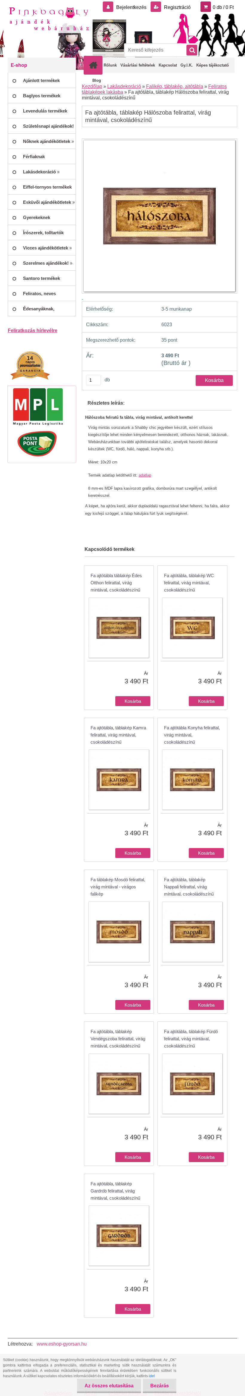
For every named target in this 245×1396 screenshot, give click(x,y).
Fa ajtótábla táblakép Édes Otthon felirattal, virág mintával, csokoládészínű (116, 582)
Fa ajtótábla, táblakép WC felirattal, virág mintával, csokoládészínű (189, 582)
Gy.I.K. (186, 65)
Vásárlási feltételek (137, 65)
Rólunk (110, 65)
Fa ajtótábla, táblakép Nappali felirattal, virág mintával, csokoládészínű (189, 886)
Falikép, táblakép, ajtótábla (174, 86)
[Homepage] (94, 65)
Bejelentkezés (131, 7)
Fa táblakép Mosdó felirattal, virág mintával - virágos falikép (118, 886)
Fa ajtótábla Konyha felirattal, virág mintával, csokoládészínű (192, 735)
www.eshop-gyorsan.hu (62, 1343)
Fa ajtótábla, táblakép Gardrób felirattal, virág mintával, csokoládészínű (115, 1191)
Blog (96, 80)
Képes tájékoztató (212, 65)
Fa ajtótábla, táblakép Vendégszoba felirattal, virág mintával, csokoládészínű (118, 1038)
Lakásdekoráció (124, 86)
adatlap (145, 475)
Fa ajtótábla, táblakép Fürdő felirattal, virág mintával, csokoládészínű (191, 1038)
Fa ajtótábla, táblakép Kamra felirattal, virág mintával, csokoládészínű (118, 735)
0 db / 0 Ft (223, 7)
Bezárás (159, 1385)
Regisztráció (177, 7)
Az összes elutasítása (109, 1385)
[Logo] (49, 18)
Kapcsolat (168, 65)
